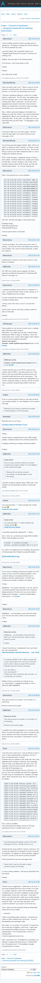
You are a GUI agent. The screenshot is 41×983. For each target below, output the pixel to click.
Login (25, 14)
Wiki (18, 4)
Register (20, 14)
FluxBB (37, 975)
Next (15, 35)
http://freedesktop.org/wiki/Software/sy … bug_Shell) (20, 652)
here (18, 596)
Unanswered (35, 18)
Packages (11, 4)
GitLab (23, 4)
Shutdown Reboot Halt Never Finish (14, 425)
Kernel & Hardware (18, 25)
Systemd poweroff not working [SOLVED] (18, 960)
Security (30, 4)
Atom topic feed (34, 972)
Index (3, 14)
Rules (8, 14)
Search (13, 14)
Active (28, 18)
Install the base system (10, 509)
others (27, 246)
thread (4, 345)
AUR (36, 4)
